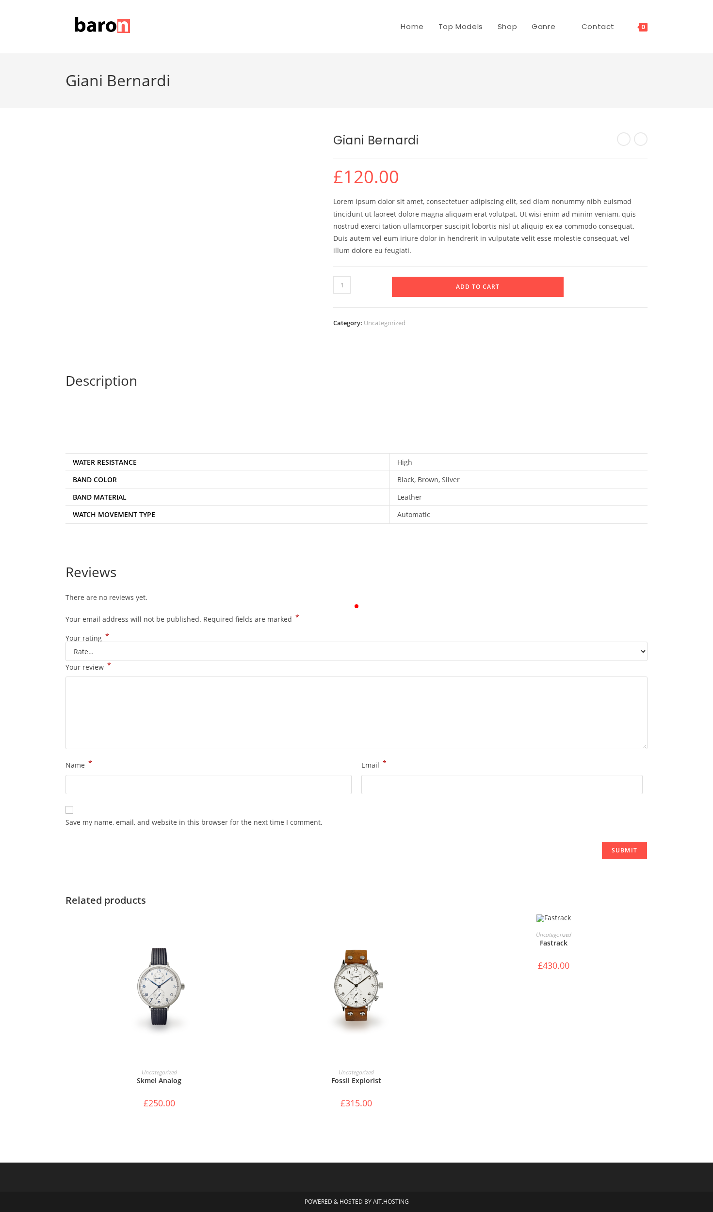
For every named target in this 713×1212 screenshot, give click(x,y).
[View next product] (641, 139)
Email (374, 764)
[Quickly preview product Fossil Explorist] (447, 931)
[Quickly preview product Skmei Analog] (249, 931)
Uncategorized (384, 322)
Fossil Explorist (356, 1080)
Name (78, 764)
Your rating (87, 638)
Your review (88, 666)
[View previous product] (624, 139)
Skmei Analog (159, 1080)
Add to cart (478, 287)
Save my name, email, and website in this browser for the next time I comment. (194, 822)
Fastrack (553, 942)
